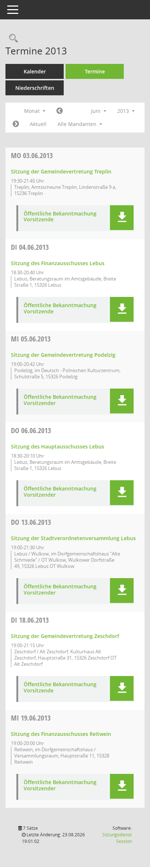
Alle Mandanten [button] (78, 124)
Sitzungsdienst (117, 838)
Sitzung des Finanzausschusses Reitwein (61, 733)
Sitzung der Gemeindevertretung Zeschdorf (65, 636)
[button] (122, 217)
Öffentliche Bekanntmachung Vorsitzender (60, 400)
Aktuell (38, 124)
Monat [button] (32, 110)
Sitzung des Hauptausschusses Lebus (57, 446)
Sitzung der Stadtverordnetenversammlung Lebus (73, 538)
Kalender (35, 71)
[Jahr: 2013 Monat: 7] (15, 124)
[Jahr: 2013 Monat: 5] (59, 111)
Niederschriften (34, 87)
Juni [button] (96, 110)
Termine (95, 71)
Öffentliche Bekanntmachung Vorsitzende (60, 217)
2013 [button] (123, 110)
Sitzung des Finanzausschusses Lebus (57, 263)
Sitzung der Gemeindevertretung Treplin (61, 171)
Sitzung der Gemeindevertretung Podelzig (63, 354)
